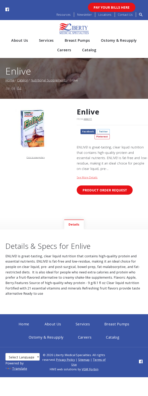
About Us (19, 40)
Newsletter (84, 15)
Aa (8, 88)
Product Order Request (104, 190)
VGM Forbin (90, 369)
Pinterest (102, 136)
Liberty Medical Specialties (72, 355)
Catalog (89, 49)
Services (46, 40)
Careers (64, 49)
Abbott (88, 119)
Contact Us (125, 15)
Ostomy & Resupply (119, 40)
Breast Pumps (77, 40)
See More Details (87, 177)
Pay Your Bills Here (111, 7)
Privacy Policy (65, 360)
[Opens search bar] (141, 15)
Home (9, 80)
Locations (105, 15)
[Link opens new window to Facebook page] (7, 10)
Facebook (88, 131)
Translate (19, 368)
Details (74, 224)
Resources (63, 15)
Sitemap (84, 360)
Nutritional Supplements (49, 80)
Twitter (103, 131)
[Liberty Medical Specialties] (74, 33)
